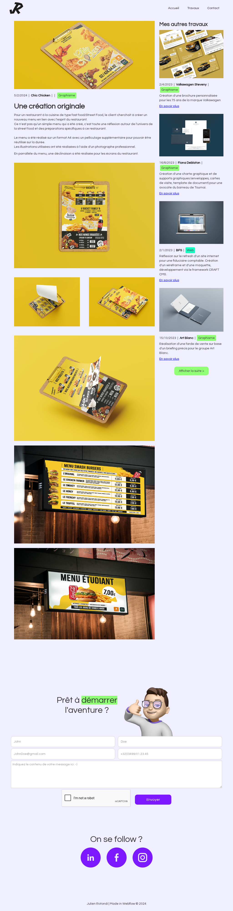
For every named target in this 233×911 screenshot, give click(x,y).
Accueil (173, 8)
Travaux (193, 8)
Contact (213, 8)
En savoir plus (169, 106)
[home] (16, 8)
